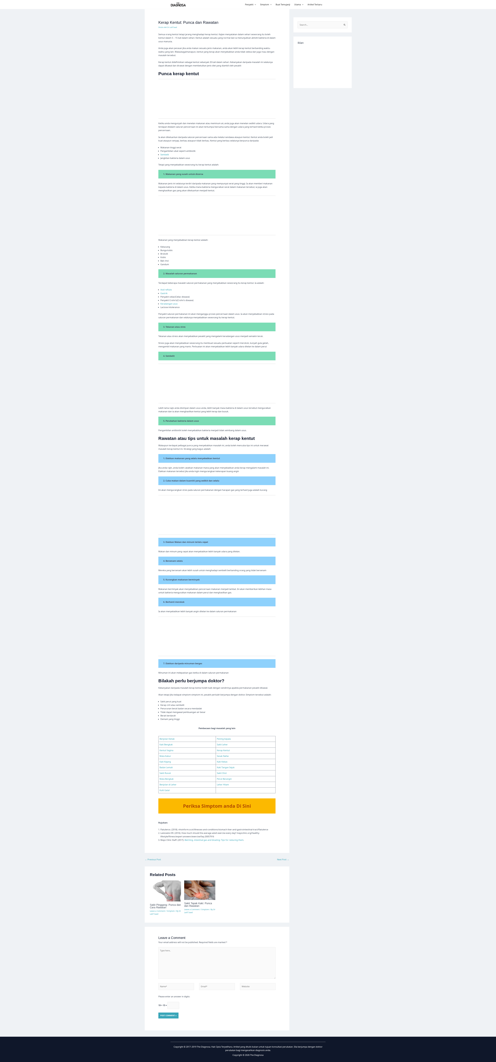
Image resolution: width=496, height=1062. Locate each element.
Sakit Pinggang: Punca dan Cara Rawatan (165, 906)
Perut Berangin (224, 778)
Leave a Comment (157, 911)
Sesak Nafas (223, 756)
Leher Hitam (223, 784)
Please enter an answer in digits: (174, 996)
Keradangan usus (169, 303)
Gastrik (164, 293)
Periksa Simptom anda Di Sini (217, 806)
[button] (254, 4)
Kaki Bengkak (166, 744)
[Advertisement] (217, 100)
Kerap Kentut (223, 750)
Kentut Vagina (166, 750)
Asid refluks (166, 289)
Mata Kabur (165, 756)
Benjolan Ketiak (167, 738)
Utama (297, 4)
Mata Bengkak (167, 778)
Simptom (264, 4)
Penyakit (249, 4)
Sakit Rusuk (165, 773)
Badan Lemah (166, 767)
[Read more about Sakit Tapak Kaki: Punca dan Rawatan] (199, 890)
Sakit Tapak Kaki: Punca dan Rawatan (198, 904)
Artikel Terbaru (315, 4)
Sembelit (164, 154)
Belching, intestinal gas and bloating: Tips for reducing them (214, 840)
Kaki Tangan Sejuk (226, 767)
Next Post (283, 859)
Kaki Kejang (165, 761)
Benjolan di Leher (168, 784)
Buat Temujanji (283, 4)
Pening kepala (224, 738)
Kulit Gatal (165, 790)
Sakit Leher (222, 744)
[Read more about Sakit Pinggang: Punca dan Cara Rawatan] (165, 890)
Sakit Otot (222, 773)
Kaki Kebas (222, 761)
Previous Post (153, 859)
